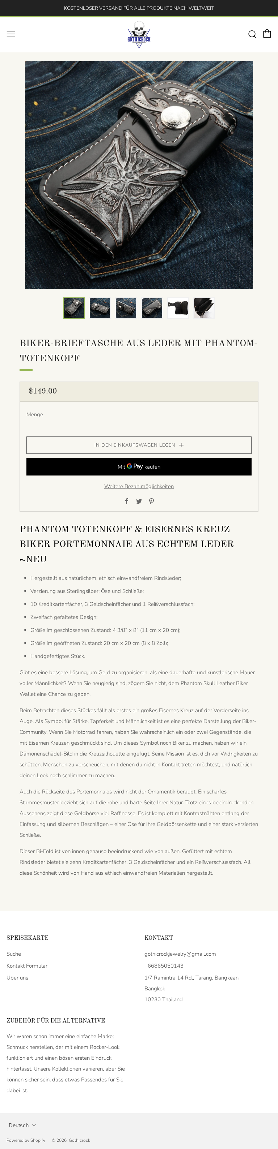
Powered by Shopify (26, 1140)
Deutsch (19, 1125)
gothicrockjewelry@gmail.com (180, 953)
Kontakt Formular (27, 965)
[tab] (74, 308)
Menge (34, 414)
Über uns (17, 977)
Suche (14, 953)
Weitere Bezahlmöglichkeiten (139, 486)
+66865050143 (164, 965)
